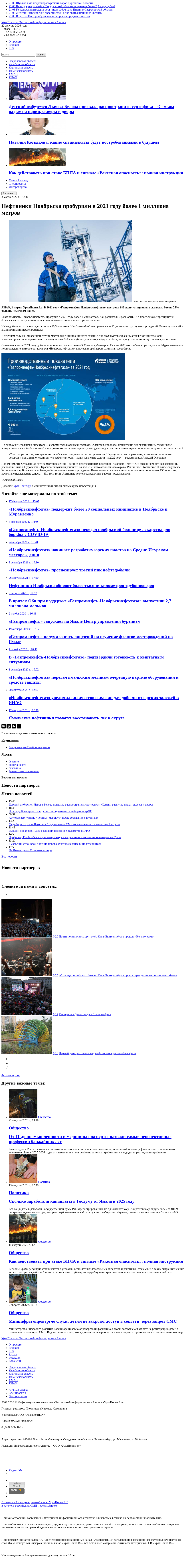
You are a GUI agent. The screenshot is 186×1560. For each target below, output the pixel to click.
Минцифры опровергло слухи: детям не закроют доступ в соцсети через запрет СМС (93, 1321)
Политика (44, 1181)
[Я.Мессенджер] (14, 726)
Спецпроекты (17, 183)
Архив (13, 1354)
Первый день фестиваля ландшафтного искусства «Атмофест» (97, 1053)
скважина (15, 768)
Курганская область (21, 67)
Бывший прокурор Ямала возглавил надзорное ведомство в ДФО (49, 830)
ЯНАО (13, 77)
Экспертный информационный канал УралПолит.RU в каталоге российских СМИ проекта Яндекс (34, 1504)
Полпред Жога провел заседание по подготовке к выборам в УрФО (50, 811)
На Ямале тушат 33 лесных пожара (30, 850)
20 (56, 936)
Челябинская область (22, 64)
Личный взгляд (18, 180)
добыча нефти (17, 764)
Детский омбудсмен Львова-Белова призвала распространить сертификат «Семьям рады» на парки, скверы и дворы (81, 804)
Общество (44, 1117)
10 (56, 1053)
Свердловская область (22, 61)
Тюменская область (21, 70)
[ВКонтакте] (3, 726)
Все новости (9, 856)
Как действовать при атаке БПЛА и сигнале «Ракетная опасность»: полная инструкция (96, 1261)
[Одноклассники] (9, 726)
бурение (14, 761)
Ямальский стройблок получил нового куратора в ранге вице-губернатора (55, 843)
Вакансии (15, 1360)
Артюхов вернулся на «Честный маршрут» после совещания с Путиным (53, 817)
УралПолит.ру (22, 485)
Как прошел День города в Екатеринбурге (85, 1014)
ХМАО (13, 74)
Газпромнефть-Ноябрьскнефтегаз (29, 747)
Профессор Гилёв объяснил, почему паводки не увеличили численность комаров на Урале (65, 837)
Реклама (14, 44)
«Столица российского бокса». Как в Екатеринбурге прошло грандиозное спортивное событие (118, 975)
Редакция (14, 1357)
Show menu (9, 193)
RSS (11, 48)
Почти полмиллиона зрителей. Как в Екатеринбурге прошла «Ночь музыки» (106, 936)
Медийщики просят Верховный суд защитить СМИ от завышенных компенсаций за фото (64, 824)
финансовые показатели (24, 771)
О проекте (15, 41)
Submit (41, 54)
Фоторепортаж (18, 186)
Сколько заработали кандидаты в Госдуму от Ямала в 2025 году (71, 1201)
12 (56, 1014)
